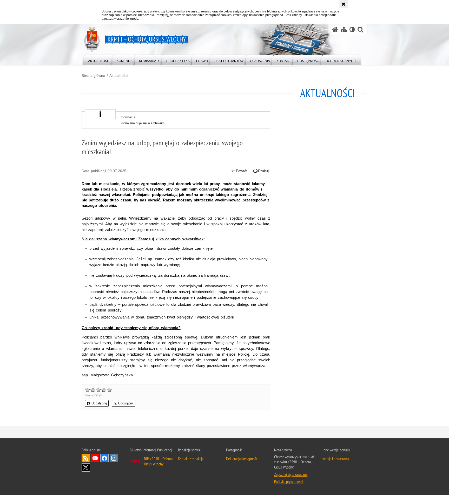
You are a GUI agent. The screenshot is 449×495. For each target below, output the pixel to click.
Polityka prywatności (288, 481)
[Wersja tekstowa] (352, 29)
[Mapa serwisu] (344, 29)
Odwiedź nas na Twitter (86, 467)
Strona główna (93, 75)
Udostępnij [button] (99, 403)
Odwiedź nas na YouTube (95, 458)
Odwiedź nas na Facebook (104, 458)
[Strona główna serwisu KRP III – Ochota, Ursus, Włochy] (335, 29)
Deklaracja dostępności (242, 458)
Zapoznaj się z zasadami (290, 474)
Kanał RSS (86, 458)
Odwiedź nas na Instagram (114, 458)
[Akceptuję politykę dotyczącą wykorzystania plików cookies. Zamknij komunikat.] (343, 4)
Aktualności (118, 75)
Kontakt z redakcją (190, 458)
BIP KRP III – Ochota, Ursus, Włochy (158, 461)
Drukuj (263, 171)
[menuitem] (99, 59)
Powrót (241, 171)
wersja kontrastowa (335, 458)
